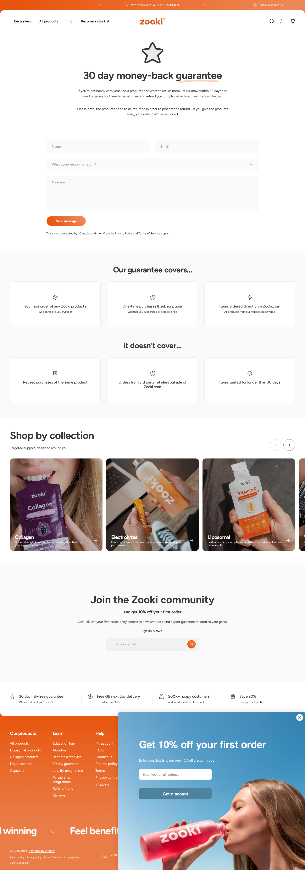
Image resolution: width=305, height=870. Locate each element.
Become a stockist (67, 757)
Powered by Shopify (42, 851)
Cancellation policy (19, 862)
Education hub (64, 743)
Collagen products (24, 757)
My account (104, 743)
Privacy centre (106, 777)
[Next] (203, 5)
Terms (100, 770)
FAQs (99, 750)
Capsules (17, 770)
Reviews (59, 795)
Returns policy (106, 764)
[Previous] (101, 5)
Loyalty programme (68, 770)
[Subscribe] (191, 644)
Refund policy (17, 857)
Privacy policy (34, 857)
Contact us (103, 757)
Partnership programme (62, 779)
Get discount (175, 794)
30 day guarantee (66, 764)
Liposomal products (25, 750)
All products (19, 743)
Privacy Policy (123, 233)
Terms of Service (149, 233)
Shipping (102, 784)
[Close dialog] (299, 717)
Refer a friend (63, 788)
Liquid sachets (21, 764)
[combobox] (274, 5)
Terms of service (52, 857)
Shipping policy (71, 857)
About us (60, 750)
